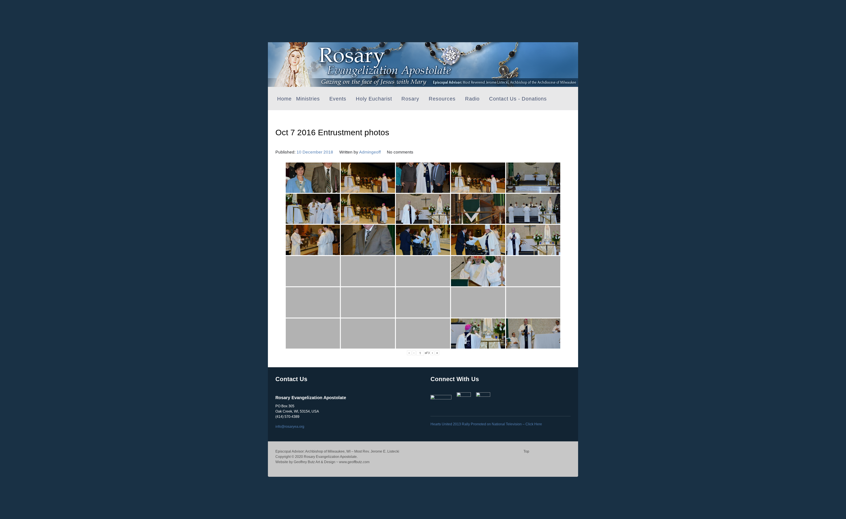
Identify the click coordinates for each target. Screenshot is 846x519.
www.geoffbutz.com (354, 462)
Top (526, 451)
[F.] (423, 63)
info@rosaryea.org (289, 426)
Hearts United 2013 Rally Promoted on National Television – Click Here (486, 424)
